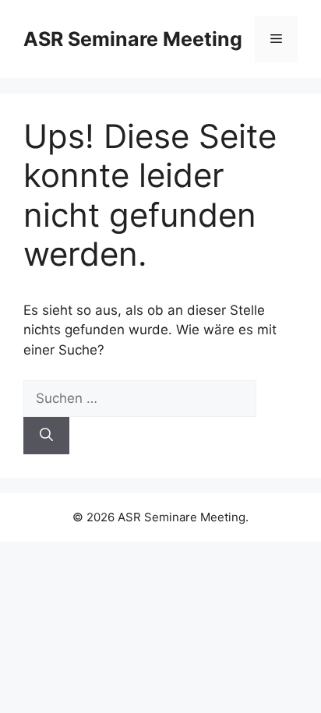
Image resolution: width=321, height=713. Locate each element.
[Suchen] (46, 435)
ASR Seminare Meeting (132, 39)
